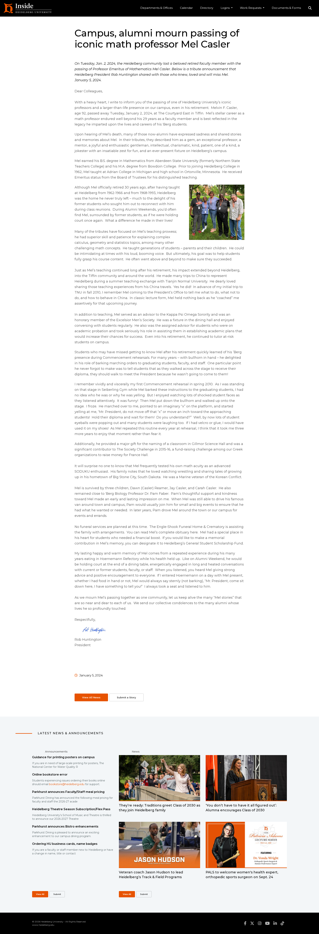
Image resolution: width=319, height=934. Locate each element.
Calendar (186, 8)
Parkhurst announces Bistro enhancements (65, 826)
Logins (225, 8)
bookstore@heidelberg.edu (66, 784)
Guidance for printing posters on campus (63, 757)
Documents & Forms (286, 8)
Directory (206, 8)
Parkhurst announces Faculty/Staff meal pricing (68, 792)
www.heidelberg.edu (43, 924)
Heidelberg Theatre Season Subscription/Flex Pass (71, 809)
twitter (252, 923)
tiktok (282, 923)
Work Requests (251, 8)
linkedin (275, 923)
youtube (267, 923)
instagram (259, 923)
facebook (245, 923)
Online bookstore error (50, 774)
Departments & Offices (156, 8)
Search (310, 8)
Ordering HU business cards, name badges (64, 844)
